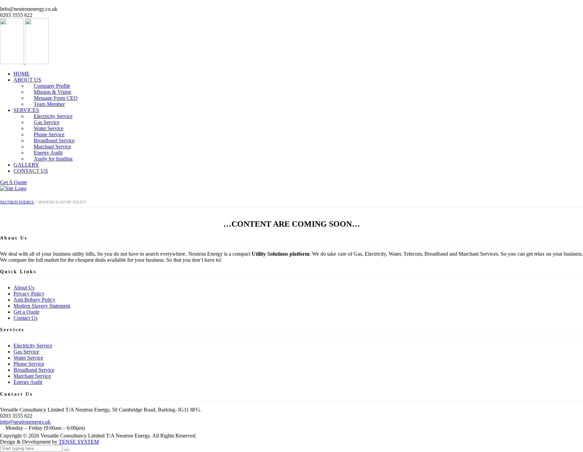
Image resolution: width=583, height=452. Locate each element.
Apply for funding (53, 159)
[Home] (13, 188)
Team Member (49, 104)
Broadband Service (33, 370)
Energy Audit (27, 382)
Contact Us (25, 318)
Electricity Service (32, 345)
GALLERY (26, 165)
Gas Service (26, 352)
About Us (23, 287)
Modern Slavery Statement (41, 306)
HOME (21, 74)
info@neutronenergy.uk (25, 422)
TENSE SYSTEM (79, 442)
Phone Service (28, 364)
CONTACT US (30, 171)
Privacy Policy (29, 293)
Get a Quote (26, 312)
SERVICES (26, 110)
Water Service (28, 358)
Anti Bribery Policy (34, 300)
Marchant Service (32, 376)
